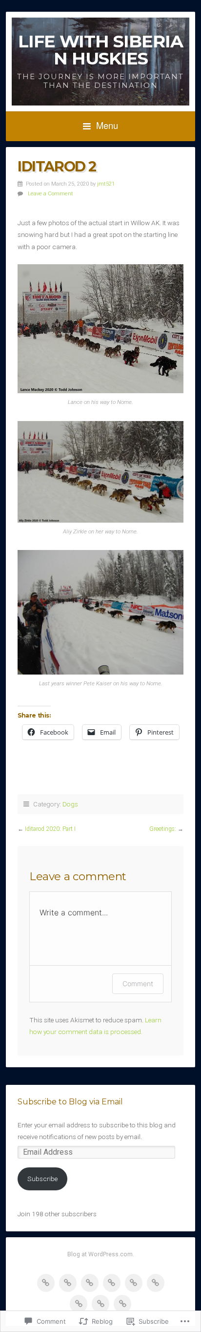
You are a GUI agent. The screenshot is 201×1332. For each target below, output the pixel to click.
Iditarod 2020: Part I (50, 828)
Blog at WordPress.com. (100, 1254)
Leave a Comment (50, 193)
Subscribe (42, 1179)
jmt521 (106, 184)
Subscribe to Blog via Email (70, 1101)
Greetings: (162, 828)
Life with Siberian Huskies (100, 50)
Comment (137, 983)
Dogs (70, 804)
